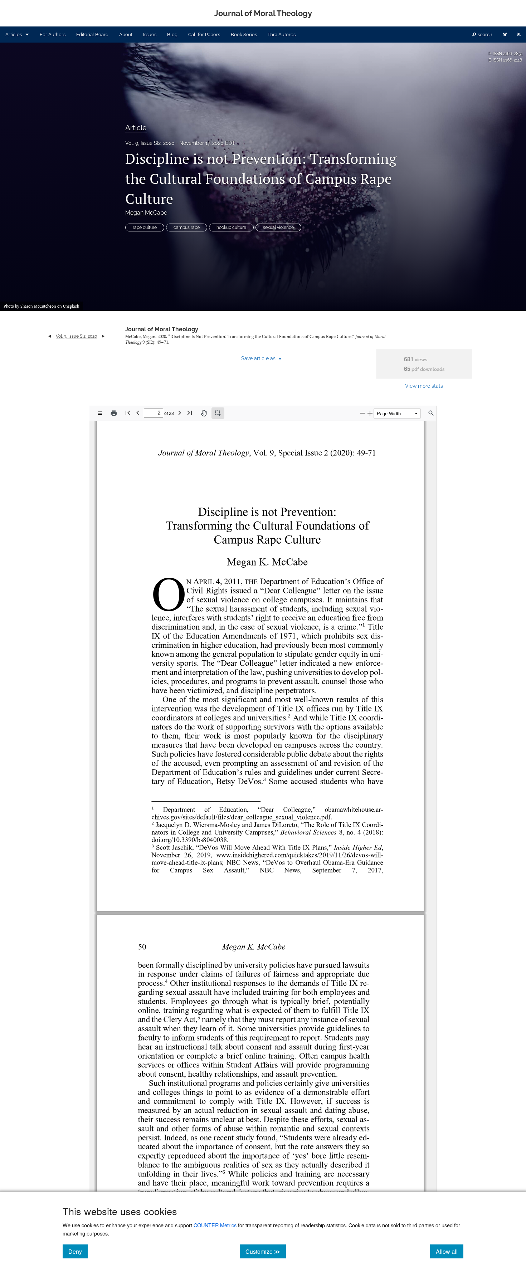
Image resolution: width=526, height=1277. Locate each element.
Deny (78, 1251)
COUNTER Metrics (215, 1225)
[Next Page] (179, 412)
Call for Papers (204, 34)
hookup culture (231, 227)
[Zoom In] (370, 412)
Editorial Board (92, 34)
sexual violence (278, 227)
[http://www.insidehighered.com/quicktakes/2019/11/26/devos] (291, 854)
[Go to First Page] (127, 412)
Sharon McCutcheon (38, 306)
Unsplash (71, 306)
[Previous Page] (137, 412)
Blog (172, 34)
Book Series (244, 34)
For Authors (52, 34)
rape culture (145, 227)
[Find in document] (431, 413)
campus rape (187, 227)
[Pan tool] (203, 413)
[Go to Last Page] (189, 412)
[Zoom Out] (363, 412)
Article (136, 127)
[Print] (113, 413)
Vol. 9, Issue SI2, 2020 (150, 143)
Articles (13, 34)
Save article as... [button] (261, 358)
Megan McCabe (146, 212)
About (125, 34)
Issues (149, 34)
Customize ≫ (265, 1251)
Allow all (449, 1251)
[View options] (100, 413)
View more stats (424, 386)
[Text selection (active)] (217, 413)
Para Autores (282, 34)
